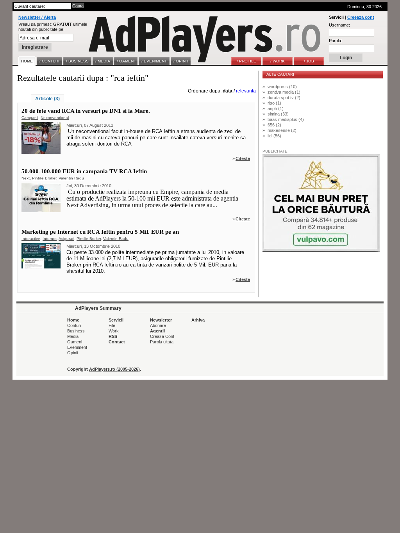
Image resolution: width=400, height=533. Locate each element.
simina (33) (278, 114)
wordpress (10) (282, 86)
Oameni (74, 341)
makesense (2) (282, 130)
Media (73, 336)
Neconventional (55, 117)
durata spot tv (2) (284, 97)
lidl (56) (274, 135)
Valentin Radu (71, 178)
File (112, 325)
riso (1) (274, 103)
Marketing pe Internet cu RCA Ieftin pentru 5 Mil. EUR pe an (100, 232)
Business (76, 331)
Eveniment (77, 347)
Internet (50, 238)
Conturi (74, 325)
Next (25, 178)
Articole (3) (47, 98)
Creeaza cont (360, 17)
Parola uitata (161, 341)
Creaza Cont (162, 336)
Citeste (243, 158)
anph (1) (276, 108)
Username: (339, 25)
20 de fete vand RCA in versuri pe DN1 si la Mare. (85, 111)
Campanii (29, 117)
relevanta (246, 91)
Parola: (335, 40)
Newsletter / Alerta (37, 17)
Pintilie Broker (44, 178)
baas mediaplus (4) (286, 119)
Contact (117, 341)
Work (114, 331)
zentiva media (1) (284, 92)
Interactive (30, 238)
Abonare (158, 325)
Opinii (72, 352)
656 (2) (274, 125)
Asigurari (66, 238)
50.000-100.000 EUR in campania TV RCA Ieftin (84, 171)
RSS (113, 336)
